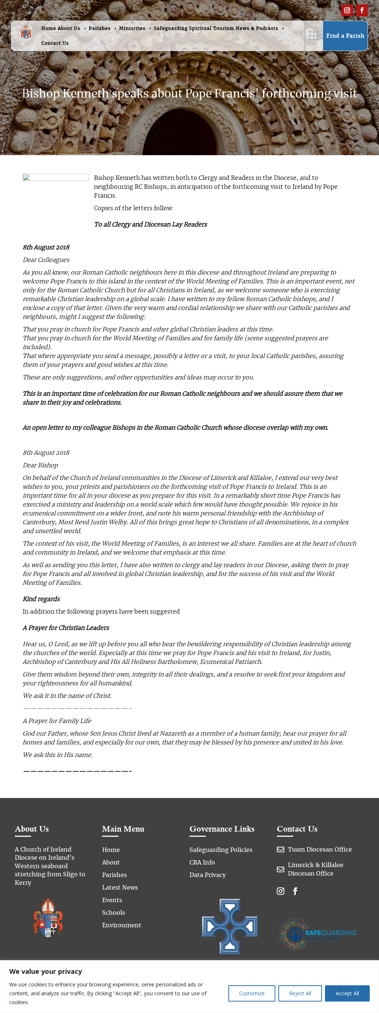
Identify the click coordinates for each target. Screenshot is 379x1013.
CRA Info (202, 863)
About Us (69, 28)
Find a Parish (345, 36)
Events (112, 900)
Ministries (132, 28)
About (111, 863)
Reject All (300, 993)
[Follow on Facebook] (362, 10)
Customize (252, 993)
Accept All (347, 993)
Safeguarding (171, 28)
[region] (189, 986)
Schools (113, 913)
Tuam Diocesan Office (320, 850)
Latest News (120, 888)
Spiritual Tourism (211, 28)
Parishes (100, 28)
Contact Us (55, 43)
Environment (121, 925)
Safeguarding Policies (221, 850)
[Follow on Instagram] (347, 10)
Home (48, 28)
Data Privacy (208, 875)
